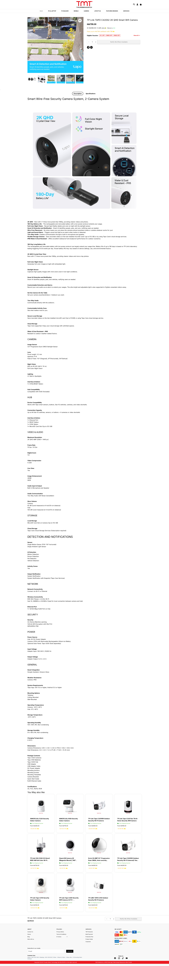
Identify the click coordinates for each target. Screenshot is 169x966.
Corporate (88, 941)
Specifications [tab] (90, 93)
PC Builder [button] (64, 11)
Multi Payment (89, 934)
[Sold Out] (41, 805)
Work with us (30, 939)
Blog (28, 936)
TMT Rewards (89, 931)
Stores (29, 934)
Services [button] (126, 11)
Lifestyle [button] (97, 11)
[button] (67, 937)
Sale (41, 11)
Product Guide (89, 939)
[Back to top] (3, 947)
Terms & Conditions (61, 934)
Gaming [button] (86, 11)
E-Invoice (59, 936)
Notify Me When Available (118, 42)
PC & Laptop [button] (52, 11)
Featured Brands (112, 11)
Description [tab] (78, 93)
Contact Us (30, 931)
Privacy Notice (60, 931)
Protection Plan (89, 936)
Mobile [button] (76, 11)
